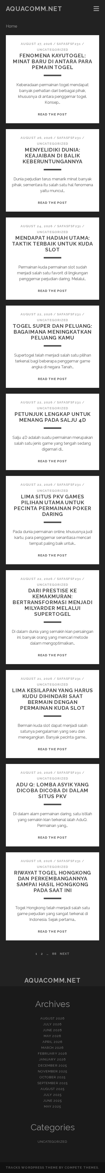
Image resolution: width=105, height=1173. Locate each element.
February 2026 (52, 1053)
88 (54, 954)
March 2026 (52, 1048)
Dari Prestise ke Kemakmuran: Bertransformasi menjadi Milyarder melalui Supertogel (52, 602)
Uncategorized (52, 49)
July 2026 (52, 1024)
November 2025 (52, 1071)
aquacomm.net (34, 8)
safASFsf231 (69, 44)
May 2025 (52, 1106)
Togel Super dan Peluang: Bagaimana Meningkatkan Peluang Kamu (52, 332)
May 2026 (52, 1036)
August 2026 (52, 1018)
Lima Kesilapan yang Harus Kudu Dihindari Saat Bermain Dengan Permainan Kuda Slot (52, 699)
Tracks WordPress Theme (32, 1167)
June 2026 (52, 1030)
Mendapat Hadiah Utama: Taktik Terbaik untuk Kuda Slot (52, 244)
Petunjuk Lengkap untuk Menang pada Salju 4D (52, 417)
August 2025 (52, 1089)
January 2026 (52, 1059)
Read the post (52, 114)
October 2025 (53, 1077)
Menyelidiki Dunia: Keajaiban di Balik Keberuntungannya (52, 156)
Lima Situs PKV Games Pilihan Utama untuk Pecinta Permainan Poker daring (52, 505)
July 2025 (52, 1095)
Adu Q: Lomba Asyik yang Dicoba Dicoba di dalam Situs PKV (52, 790)
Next (65, 954)
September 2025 (52, 1083)
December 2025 (52, 1065)
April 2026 (52, 1042)
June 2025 (52, 1100)
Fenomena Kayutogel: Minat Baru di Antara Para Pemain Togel (52, 61)
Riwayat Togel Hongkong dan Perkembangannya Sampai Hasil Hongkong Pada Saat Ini (52, 881)
